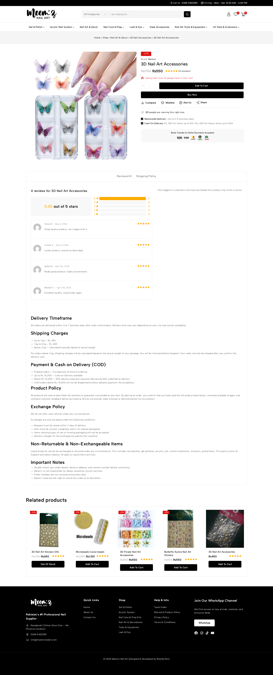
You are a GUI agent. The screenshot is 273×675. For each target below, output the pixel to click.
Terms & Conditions (165, 622)
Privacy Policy (161, 617)
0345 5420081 (38, 634)
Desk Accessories (159, 27)
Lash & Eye (124, 632)
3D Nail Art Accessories (222, 551)
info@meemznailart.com (44, 639)
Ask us (187, 102)
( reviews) (184, 71)
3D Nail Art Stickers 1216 (45, 551)
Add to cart (201, 85)
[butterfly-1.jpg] (81, 107)
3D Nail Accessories (140, 37)
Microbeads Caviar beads (90, 551)
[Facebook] (196, 633)
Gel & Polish (125, 607)
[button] (92, 564)
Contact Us (90, 617)
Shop (105, 37)
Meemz (152, 59)
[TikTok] (207, 633)
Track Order (160, 607)
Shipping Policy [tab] (146, 176)
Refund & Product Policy (167, 612)
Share (203, 102)
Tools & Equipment (129, 627)
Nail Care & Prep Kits (130, 617)
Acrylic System (127, 612)
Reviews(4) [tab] (124, 176)
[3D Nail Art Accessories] (225, 529)
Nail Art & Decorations (131, 622)
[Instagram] (202, 633)
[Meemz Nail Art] (42, 14)
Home (97, 37)
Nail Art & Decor (89, 27)
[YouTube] (212, 633)
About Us (88, 612)
